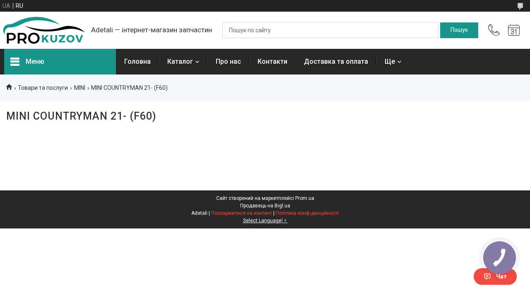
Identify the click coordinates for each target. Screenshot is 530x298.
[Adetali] (43, 30)
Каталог (180, 61)
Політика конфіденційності (307, 213)
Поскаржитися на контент (241, 213)
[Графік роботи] (514, 30)
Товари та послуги (43, 87)
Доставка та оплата (336, 61)
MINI (79, 87)
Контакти (272, 61)
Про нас (228, 61)
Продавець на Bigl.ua (265, 206)
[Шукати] (459, 30)
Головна (137, 61)
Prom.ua (304, 198)
